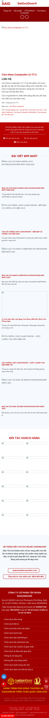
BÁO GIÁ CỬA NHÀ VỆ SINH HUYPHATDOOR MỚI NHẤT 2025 (23, 407)
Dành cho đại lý (21, 142)
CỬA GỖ (21, 708)
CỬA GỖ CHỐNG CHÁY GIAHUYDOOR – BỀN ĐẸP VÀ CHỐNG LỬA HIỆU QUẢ (22, 233)
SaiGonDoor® (27, 3)
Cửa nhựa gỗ (8, 114)
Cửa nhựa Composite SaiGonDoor (25, 112)
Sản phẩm (18, 11)
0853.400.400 (8, 716)
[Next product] (22, 17)
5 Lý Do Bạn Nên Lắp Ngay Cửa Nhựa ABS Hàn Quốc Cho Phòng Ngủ (24, 320)
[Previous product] (26, 17)
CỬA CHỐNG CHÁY (17, 709)
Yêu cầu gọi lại (31, 138)
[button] (46, 3)
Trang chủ (7, 11)
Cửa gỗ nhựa (23, 110)
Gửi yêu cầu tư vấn (12, 138)
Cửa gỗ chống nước (12, 110)
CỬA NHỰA (29, 11)
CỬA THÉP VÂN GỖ (32, 708)
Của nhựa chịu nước (36, 110)
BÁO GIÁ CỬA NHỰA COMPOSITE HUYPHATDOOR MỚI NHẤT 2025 (23, 276)
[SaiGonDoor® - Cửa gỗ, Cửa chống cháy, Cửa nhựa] (8, 3)
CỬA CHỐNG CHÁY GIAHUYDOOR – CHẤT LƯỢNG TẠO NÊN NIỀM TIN (23, 364)
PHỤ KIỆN (28, 709)
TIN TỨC (37, 709)
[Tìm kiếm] (42, 3)
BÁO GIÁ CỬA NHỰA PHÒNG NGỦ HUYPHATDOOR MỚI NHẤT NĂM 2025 (23, 189)
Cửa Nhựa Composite (16, 106)
